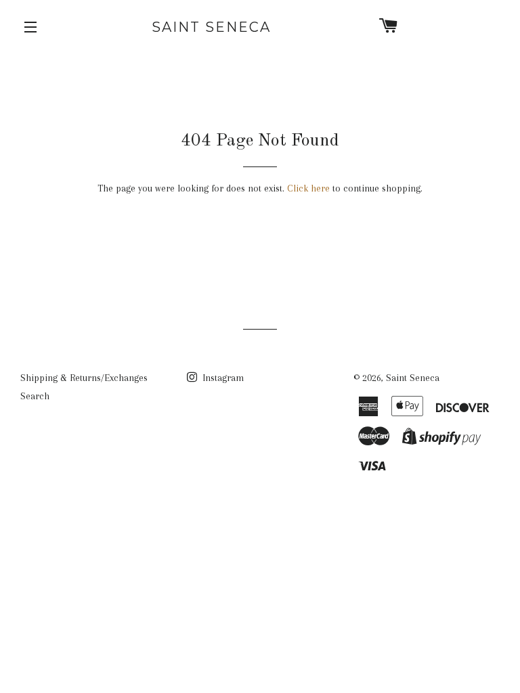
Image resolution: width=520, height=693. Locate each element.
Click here (308, 188)
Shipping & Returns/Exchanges (84, 377)
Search (34, 395)
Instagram (222, 377)
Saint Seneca (211, 27)
